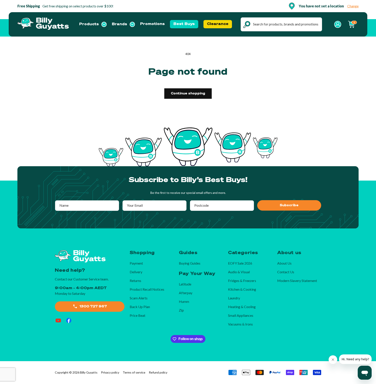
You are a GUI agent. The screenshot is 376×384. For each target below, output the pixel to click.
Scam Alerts (139, 298)
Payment (136, 263)
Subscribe (289, 205)
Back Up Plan (140, 307)
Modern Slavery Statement (297, 280)
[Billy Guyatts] (43, 24)
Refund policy (158, 372)
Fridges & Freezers (242, 280)
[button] (93, 24)
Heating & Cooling (242, 307)
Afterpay (185, 293)
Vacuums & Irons (240, 324)
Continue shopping (188, 93)
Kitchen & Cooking (242, 289)
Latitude (185, 284)
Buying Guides (189, 263)
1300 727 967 (93, 306)
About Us (284, 263)
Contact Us (285, 272)
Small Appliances (240, 315)
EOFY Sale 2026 (240, 263)
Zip (181, 310)
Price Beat (137, 315)
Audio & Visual (239, 272)
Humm (184, 301)
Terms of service (134, 372)
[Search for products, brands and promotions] (247, 25)
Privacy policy (110, 372)
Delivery (136, 272)
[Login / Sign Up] (337, 24)
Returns (135, 280)
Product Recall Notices (147, 289)
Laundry (234, 298)
